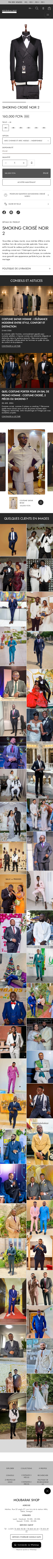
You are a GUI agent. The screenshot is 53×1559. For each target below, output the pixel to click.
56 (44, 128)
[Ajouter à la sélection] (32, 163)
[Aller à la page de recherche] (37, 8)
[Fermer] (47, 1491)
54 (36, 128)
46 (5, 128)
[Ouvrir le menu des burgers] (48, 15)
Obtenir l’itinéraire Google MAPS (26, 1537)
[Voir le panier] (49, 8)
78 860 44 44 (33, 1529)
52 (28, 128)
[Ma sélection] (43, 8)
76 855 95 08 (20, 1529)
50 (21, 128)
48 (13, 128)
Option (5, 136)
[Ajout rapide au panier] (40, 502)
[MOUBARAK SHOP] (9, 11)
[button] (37, 8)
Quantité (6, 157)
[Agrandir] (13, 540)
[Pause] (41, 490)
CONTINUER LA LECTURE (11, 346)
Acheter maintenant (26, 182)
